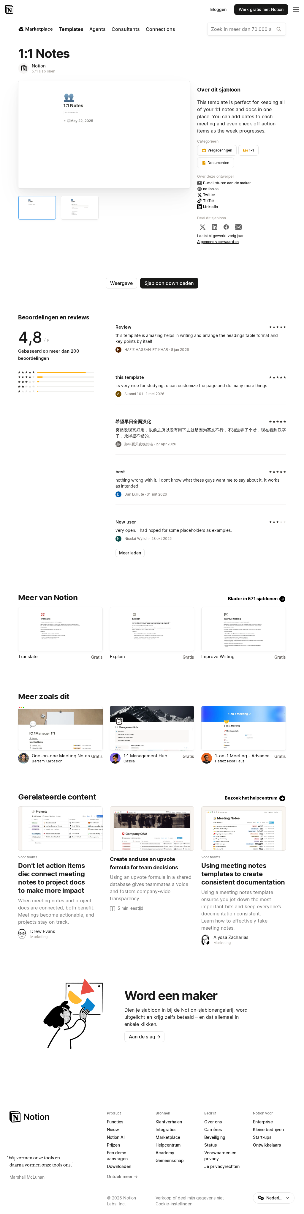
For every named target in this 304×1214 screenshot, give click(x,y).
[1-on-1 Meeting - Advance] (243, 728)
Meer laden (130, 552)
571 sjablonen (43, 71)
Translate (28, 656)
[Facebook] (226, 227)
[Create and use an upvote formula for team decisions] (152, 828)
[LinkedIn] (215, 227)
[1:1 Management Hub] (152, 728)
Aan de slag (145, 1037)
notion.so (210, 189)
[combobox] (246, 29)
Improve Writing (218, 656)
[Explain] (152, 629)
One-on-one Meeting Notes (61, 756)
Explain (117, 656)
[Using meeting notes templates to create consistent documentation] (243, 828)
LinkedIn (210, 206)
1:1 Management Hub (145, 756)
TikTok (209, 200)
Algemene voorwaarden (218, 241)
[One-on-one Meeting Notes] (60, 728)
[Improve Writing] (243, 629)
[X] (202, 227)
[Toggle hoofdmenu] (296, 9)
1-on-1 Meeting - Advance (242, 756)
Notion (39, 66)
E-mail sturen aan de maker (227, 183)
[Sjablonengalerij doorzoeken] (279, 29)
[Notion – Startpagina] (10, 9)
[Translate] (60, 629)
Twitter (209, 195)
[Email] (238, 227)
